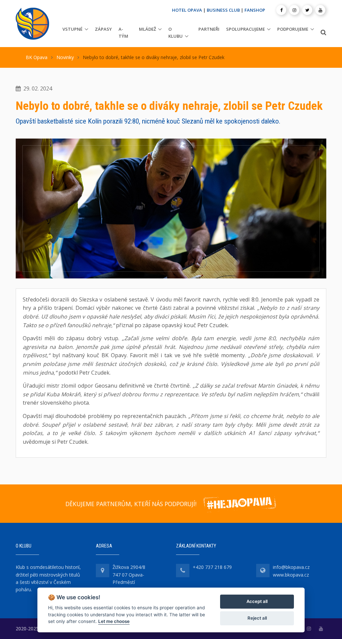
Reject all (257, 618)
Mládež (147, 29)
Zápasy (103, 29)
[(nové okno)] (309, 628)
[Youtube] (320, 10)
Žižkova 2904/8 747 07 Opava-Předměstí (129, 574)
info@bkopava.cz (291, 567)
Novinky (65, 57)
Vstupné (72, 29)
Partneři (208, 29)
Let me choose (114, 621)
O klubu (175, 32)
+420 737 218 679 (212, 567)
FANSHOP (254, 10)
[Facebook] (281, 10)
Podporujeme (292, 29)
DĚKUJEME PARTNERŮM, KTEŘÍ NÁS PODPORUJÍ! (130, 504)
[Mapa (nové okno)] (102, 570)
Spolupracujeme (245, 29)
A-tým (123, 32)
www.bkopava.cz (291, 575)
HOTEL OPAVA (187, 10)
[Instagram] (294, 10)
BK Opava (36, 57)
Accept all (257, 601)
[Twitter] (307, 10)
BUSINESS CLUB (223, 10)
